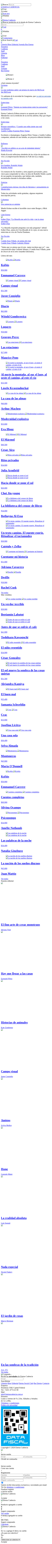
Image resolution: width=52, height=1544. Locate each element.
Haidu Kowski (6, 150)
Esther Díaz (5, 224)
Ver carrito (5, 1513)
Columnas (5, 200)
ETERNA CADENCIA (10, 7)
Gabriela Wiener (23, 243)
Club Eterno (5, 215)
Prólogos (4, 144)
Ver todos (4, 593)
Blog (9, 44)
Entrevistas (5, 102)
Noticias (4, 182)
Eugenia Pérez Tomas (21, 131)
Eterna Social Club (26, 1383)
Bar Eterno (29, 44)
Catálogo (4, 49)
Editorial (15, 44)
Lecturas (4, 85)
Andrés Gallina (7, 131)
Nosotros (4, 47)
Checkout (4, 1524)
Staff (3, 51)
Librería (4, 44)
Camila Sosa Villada (8, 243)
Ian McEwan (6, 92)
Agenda (22, 44)
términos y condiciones (15, 1487)
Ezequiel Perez (6, 109)
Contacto (45, 1383)
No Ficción (5, 161)
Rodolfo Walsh (6, 168)
